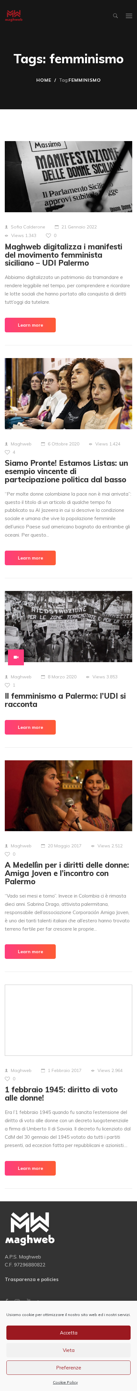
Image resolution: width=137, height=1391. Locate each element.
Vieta (69, 1350)
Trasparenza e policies (32, 1279)
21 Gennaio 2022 (79, 227)
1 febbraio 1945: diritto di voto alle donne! (61, 1094)
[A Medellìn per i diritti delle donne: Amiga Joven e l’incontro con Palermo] (68, 795)
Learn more (30, 325)
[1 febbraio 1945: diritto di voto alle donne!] (68, 1020)
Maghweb (21, 444)
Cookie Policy (65, 1382)
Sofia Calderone (28, 227)
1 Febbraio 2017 (65, 1070)
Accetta (68, 1333)
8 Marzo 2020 (62, 677)
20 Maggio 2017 (65, 846)
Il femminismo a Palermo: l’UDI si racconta (65, 700)
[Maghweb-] (14, 16)
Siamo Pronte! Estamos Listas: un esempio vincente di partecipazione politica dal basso (66, 471)
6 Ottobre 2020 (63, 444)
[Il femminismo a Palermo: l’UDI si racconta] (68, 626)
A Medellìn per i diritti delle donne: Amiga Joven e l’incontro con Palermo (67, 873)
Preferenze (68, 1368)
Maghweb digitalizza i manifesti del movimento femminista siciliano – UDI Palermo (63, 255)
